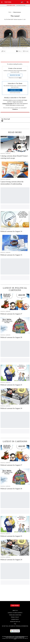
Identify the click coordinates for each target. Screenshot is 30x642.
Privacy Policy (15, 617)
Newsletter (26, 51)
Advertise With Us (15, 621)
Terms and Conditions (15, 614)
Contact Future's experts (15, 612)
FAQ (15, 623)
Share (4, 51)
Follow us (19, 51)
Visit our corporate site (19, 637)
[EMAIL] (2, 121)
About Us (15, 610)
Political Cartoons (17, 12)
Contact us (15, 109)
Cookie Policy (15, 619)
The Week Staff (9, 19)
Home (10, 12)
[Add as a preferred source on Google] (15, 630)
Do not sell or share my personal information (15, 626)
